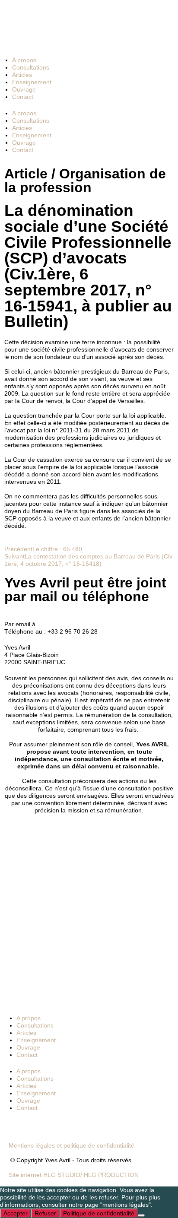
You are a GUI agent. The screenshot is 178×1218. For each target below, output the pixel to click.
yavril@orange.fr (60, 624)
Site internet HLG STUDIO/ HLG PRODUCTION (74, 1174)
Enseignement (31, 82)
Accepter (15, 1213)
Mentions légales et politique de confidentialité (71, 1145)
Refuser (45, 1213)
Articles (22, 74)
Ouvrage (24, 89)
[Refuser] (141, 1215)
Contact (22, 96)
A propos (24, 60)
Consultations (30, 67)
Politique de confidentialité (98, 1213)
